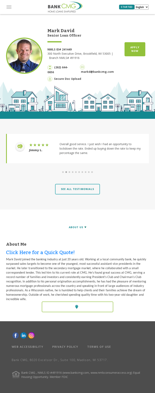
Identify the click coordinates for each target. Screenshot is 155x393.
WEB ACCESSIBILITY (27, 347)
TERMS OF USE (99, 347)
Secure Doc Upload (67, 79)
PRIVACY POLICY (65, 347)
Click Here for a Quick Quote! (40, 253)
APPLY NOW (134, 49)
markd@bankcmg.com (97, 72)
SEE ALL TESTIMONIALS (77, 189)
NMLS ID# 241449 (59, 49)
